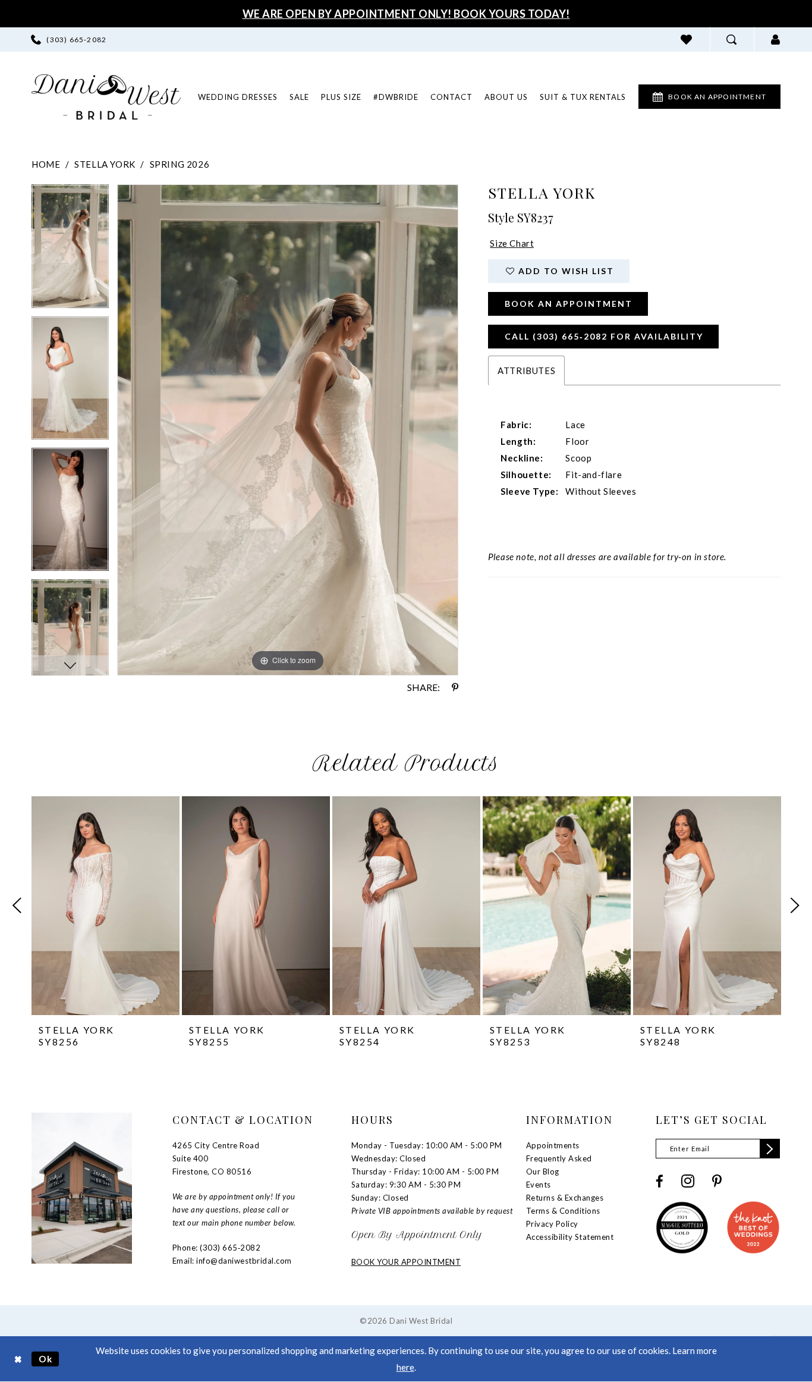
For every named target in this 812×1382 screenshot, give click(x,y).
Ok (46, 1358)
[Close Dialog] (18, 1359)
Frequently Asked (559, 1158)
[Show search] (732, 39)
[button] (776, 39)
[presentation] (106, 905)
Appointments (553, 1145)
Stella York (105, 164)
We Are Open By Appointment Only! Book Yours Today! (406, 13)
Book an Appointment (568, 304)
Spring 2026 (180, 164)
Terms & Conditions (563, 1210)
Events (538, 1184)
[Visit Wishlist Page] (686, 39)
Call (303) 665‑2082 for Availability (604, 336)
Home (46, 164)
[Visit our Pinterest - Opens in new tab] (717, 1181)
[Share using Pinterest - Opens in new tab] (455, 687)
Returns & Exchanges (565, 1197)
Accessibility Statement (570, 1237)
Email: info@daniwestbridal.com (232, 1260)
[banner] (106, 97)
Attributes (526, 370)
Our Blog (542, 1171)
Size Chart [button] (512, 243)
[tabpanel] (70, 250)
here (405, 1367)
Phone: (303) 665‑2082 (216, 1247)
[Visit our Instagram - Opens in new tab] (687, 1181)
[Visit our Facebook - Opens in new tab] (659, 1181)
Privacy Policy (552, 1224)
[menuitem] (68, 39)
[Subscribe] (770, 1148)
